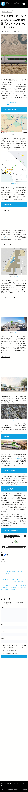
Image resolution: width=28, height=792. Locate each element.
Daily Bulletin (15, 332)
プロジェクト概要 (13, 587)
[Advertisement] (14, 719)
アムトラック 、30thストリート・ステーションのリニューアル (13, 580)
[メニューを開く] (22, 4)
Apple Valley (15, 276)
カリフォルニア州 (13, 586)
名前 (2, 625)
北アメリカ (7, 589)
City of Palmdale (15, 392)
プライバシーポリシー (15, 783)
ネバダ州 (20, 586)
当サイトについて (5, 783)
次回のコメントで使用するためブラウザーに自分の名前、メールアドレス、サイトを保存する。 (15, 646)
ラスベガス (20, 587)
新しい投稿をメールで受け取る (10, 653)
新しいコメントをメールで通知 (10, 650)
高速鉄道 (13, 589)
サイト (2, 638)
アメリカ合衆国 (4, 586)
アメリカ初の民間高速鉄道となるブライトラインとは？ (15, 572)
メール (3, 631)
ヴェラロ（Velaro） (18, 458)
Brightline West (15, 183)
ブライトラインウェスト (9, 238)
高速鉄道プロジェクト (7, 11)
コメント (3, 607)
